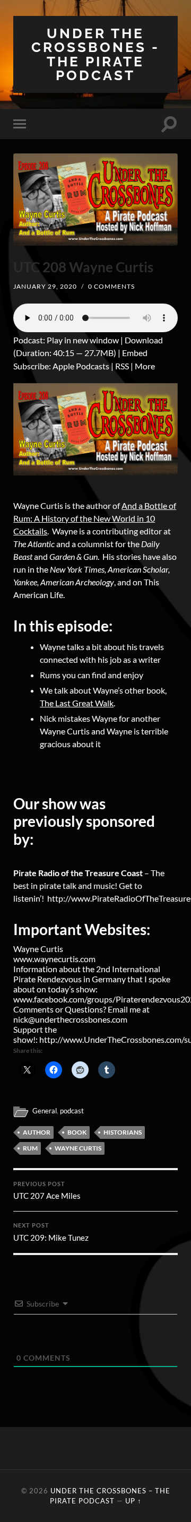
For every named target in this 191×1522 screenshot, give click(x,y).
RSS (122, 366)
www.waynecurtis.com (54, 959)
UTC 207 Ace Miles (47, 1191)
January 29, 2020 (45, 286)
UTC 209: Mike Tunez (51, 1232)
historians (122, 1132)
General (44, 1110)
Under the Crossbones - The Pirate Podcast (95, 54)
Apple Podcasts (81, 366)
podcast (72, 1110)
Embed (134, 353)
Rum (30, 1148)
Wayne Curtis (78, 1148)
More (145, 366)
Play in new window (83, 340)
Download (144, 340)
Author (36, 1132)
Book (76, 1132)
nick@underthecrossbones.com (70, 1019)
